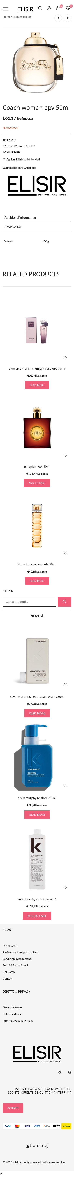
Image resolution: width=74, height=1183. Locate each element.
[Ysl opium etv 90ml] (37, 427)
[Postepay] (66, 1126)
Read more (37, 385)
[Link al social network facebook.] (59, 1071)
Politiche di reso (12, 1014)
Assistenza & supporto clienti (20, 952)
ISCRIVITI (13, 1108)
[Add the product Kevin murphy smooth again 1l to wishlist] (65, 887)
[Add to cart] (37, 859)
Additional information (20, 217)
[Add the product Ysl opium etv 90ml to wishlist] (65, 455)
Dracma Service (55, 1162)
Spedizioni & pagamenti (17, 958)
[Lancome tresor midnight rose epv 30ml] (37, 330)
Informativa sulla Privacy (18, 1020)
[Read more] (37, 656)
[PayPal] (8, 1126)
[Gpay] (47, 1126)
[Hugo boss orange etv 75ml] (37, 525)
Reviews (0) (12, 227)
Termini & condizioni (15, 965)
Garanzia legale (12, 1007)
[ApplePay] (57, 1126)
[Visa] (27, 1126)
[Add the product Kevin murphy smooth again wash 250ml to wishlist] (65, 685)
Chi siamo (9, 971)
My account (10, 945)
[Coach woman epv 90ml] (58, 18)
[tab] (37, 217)
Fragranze (14, 151)
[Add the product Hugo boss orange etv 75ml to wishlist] (65, 553)
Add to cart (37, 483)
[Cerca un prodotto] (40, 9)
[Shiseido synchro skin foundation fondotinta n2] (67, 18)
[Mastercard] (17, 1126)
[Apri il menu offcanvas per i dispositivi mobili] (5, 8)
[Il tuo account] (49, 9)
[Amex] (37, 1126)
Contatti (8, 978)
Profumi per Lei (22, 16)
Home (6, 16)
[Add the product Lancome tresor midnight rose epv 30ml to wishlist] (65, 357)
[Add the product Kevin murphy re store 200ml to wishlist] (65, 786)
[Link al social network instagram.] (69, 1071)
